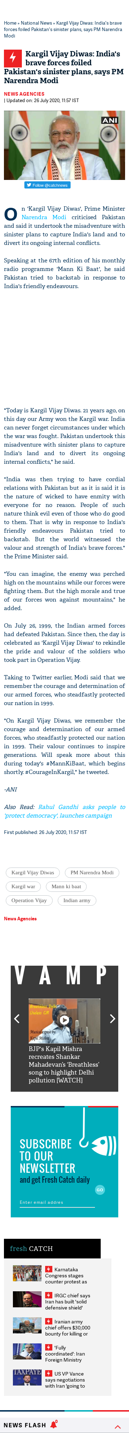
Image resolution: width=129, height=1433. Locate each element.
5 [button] (86, 1097)
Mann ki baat (66, 886)
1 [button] (43, 1097)
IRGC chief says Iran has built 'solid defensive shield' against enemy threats (67, 1307)
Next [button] (113, 1015)
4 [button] (75, 1097)
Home (10, 23)
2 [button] (53, 1097)
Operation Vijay (29, 900)
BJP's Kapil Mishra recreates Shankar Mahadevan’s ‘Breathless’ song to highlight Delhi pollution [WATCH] (64, 1064)
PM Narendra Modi (92, 872)
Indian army (77, 900)
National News (36, 23)
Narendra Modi (44, 217)
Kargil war (23, 886)
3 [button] (64, 1097)
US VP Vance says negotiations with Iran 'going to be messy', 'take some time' (65, 1385)
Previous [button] (16, 1015)
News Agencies (24, 94)
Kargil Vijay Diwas (32, 872)
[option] (64, 1042)
